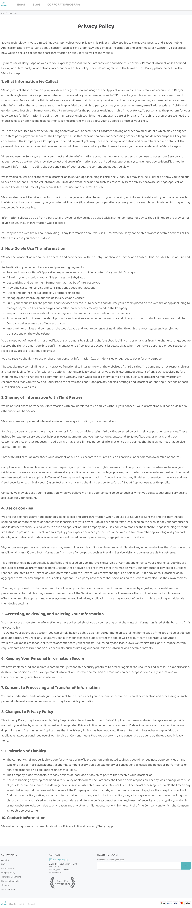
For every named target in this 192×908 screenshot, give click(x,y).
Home (3, 13)
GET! (186, 865)
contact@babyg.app (60, 860)
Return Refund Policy (10, 881)
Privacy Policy (7, 868)
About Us (5, 860)
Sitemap (5, 885)
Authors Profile (8, 889)
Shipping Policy (8, 872)
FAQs (3, 864)
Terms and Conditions (11, 876)
